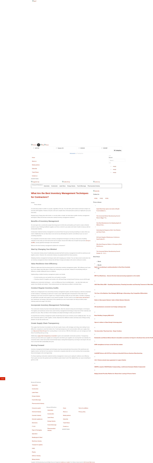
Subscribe (34, 168)
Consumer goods (36, 408)
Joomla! (67, 462)
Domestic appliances (37, 419)
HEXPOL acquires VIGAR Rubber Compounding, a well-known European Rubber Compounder (119, 366)
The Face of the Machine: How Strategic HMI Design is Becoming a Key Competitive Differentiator (121, 293)
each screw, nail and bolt (82, 297)
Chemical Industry (36, 411)
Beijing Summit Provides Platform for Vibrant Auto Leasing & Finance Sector (115, 373)
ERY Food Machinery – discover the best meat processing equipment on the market (117, 275)
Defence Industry (36, 455)
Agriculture (34, 433)
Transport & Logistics (37, 444)
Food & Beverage (81, 186)
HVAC (33, 448)
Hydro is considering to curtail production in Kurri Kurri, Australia (112, 267)
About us (34, 161)
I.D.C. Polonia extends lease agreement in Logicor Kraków (110, 360)
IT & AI (33, 426)
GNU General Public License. (89, 462)
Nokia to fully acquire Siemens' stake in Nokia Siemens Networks (112, 300)
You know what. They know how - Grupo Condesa (108, 331)
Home (33, 157)
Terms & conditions (83, 408)
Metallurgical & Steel (37, 437)
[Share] (110, 162)
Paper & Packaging (37, 430)
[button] (34, 144)
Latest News (62, 186)
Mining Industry (36, 459)
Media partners (36, 164)
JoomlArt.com (63, 462)
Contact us (34, 175)
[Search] (110, 155)
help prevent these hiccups (40, 331)
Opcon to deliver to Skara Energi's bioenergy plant (108, 322)
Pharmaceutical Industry (94, 186)
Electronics (34, 422)
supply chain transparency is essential (46, 335)
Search (111, 157)
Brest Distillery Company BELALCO (104, 315)
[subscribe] (96, 190)
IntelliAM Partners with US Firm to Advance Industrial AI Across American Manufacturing (118, 353)
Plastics (34, 452)
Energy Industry (71, 186)
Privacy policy (82, 411)
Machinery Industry (37, 441)
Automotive (46, 186)
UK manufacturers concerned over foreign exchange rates (110, 306)
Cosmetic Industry (36, 415)
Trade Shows (35, 172)
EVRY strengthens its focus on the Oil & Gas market (108, 344)
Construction (54, 186)
